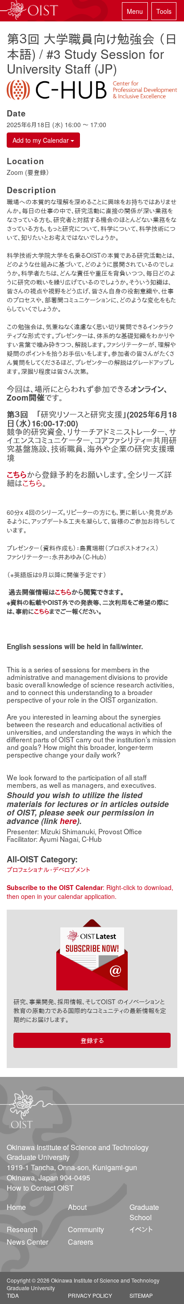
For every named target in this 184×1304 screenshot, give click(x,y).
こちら (32, 482)
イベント (141, 1229)
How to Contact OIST (40, 1188)
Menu (135, 11)
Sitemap (141, 1295)
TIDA (13, 1295)
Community (86, 1229)
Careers (80, 1242)
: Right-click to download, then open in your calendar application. (90, 892)
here (68, 820)
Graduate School (144, 1212)
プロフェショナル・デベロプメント (48, 869)
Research (22, 1229)
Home (16, 1207)
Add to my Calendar (42, 140)
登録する (92, 1040)
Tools (163, 11)
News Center (27, 1242)
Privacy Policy (90, 1295)
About (77, 1207)
